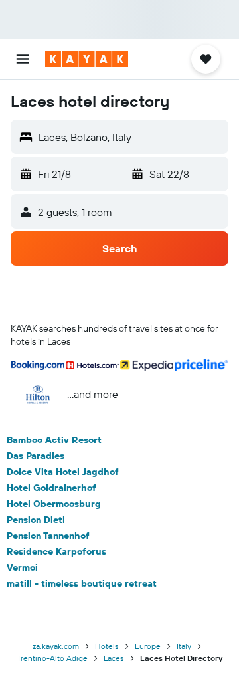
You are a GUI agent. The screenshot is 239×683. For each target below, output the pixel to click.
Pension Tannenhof (48, 535)
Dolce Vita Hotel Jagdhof (63, 472)
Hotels (107, 646)
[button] (22, 59)
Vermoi (22, 567)
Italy (184, 646)
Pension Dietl (36, 520)
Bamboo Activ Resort (54, 440)
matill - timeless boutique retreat (82, 583)
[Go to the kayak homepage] (86, 59)
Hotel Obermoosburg (54, 504)
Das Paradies (35, 456)
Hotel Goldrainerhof (51, 488)
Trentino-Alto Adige (52, 658)
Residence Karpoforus (56, 551)
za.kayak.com (56, 646)
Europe (148, 646)
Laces (114, 658)
